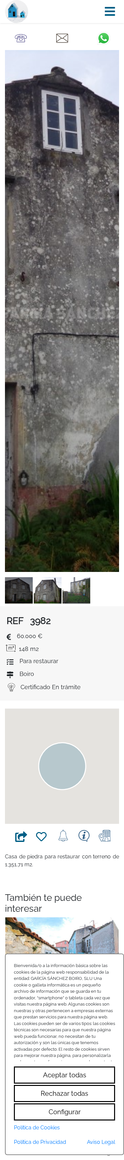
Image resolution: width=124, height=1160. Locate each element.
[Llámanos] (20, 38)
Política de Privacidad (40, 1142)
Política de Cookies (37, 1127)
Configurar (65, 1112)
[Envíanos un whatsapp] (103, 38)
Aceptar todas (64, 1075)
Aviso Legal (101, 1142)
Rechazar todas (64, 1093)
